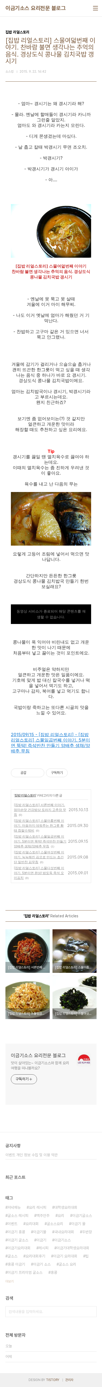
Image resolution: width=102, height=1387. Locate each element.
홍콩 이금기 (16, 1264)
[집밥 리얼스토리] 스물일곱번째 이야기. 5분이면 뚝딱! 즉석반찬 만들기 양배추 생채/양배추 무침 (40, 841)
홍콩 (54, 1272)
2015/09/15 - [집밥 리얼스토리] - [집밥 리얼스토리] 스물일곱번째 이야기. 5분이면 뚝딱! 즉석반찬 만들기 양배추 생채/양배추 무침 (50, 743)
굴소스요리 (55, 1224)
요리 (61, 1215)
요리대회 (32, 1224)
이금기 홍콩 (16, 1232)
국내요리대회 (64, 1232)
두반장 (87, 1232)
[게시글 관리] (38, 773)
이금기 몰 (78, 1224)
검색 (91, 1311)
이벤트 (12, 1224)
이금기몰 (39, 1232)
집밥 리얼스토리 (25, 795)
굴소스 (12, 1256)
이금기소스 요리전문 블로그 (35, 8)
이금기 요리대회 (65, 1256)
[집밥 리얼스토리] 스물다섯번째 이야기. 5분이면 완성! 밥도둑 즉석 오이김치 (39, 873)
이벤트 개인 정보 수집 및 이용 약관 (31, 1155)
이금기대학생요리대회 (73, 1248)
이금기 (41, 1240)
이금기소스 (62, 1240)
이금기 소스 (42, 1264)
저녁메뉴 (14, 1207)
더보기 (9, 1281)
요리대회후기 (35, 1256)
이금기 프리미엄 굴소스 (25, 1272)
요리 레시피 (37, 1207)
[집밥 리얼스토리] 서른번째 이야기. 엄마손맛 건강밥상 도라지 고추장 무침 (40, 810)
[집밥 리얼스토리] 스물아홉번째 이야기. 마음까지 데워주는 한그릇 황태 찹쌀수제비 (39, 825)
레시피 (43, 1248)
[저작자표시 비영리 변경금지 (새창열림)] (75, 773)
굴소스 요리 (67, 1264)
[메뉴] (95, 8)
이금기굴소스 (82, 1215)
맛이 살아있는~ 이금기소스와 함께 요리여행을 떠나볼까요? (40, 1065)
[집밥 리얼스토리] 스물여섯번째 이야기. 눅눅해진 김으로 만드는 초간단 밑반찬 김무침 (39, 857)
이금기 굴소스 (18, 1240)
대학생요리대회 (65, 1207)
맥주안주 (43, 1215)
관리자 (69, 1380)
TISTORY (52, 1380)
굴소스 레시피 (18, 1215)
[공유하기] (31, 773)
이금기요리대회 (19, 1248)
